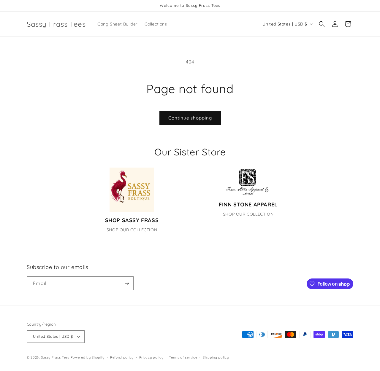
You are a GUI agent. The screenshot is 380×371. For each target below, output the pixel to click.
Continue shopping (190, 118)
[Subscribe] (126, 283)
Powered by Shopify (88, 357)
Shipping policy (216, 357)
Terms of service (183, 357)
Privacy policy (151, 357)
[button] (321, 24)
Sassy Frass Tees (55, 357)
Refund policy (122, 357)
